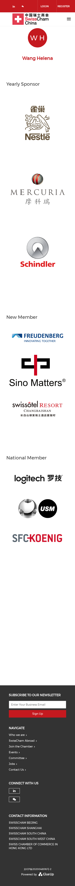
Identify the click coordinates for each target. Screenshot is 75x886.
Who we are (17, 735)
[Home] (30, 19)
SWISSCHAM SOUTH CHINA (27, 833)
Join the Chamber (21, 746)
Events (13, 752)
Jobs (12, 764)
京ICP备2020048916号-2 (37, 869)
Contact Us (16, 769)
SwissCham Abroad (22, 740)
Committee (16, 758)
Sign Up (37, 713)
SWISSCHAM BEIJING (23, 822)
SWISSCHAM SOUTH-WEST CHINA (32, 839)
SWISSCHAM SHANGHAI (25, 828)
